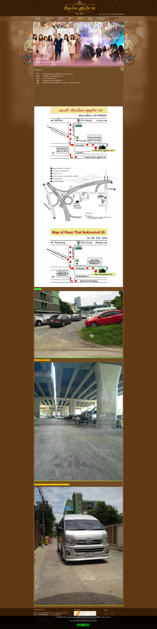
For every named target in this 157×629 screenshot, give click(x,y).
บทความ (112, 615)
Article (105, 615)
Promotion (106, 613)
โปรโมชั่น (112, 613)
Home (105, 612)
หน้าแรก (112, 612)
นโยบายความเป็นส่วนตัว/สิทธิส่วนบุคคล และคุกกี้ (83, 621)
